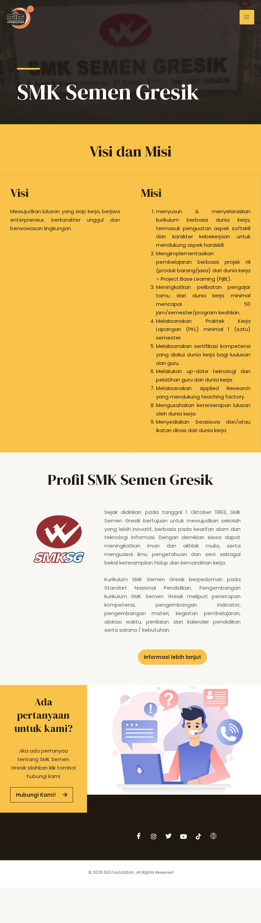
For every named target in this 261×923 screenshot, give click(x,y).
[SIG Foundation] (20, 17)
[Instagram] (154, 836)
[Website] (213, 836)
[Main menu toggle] (247, 17)
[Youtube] (183, 836)
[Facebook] (139, 836)
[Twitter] (168, 836)
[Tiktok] (198, 836)
